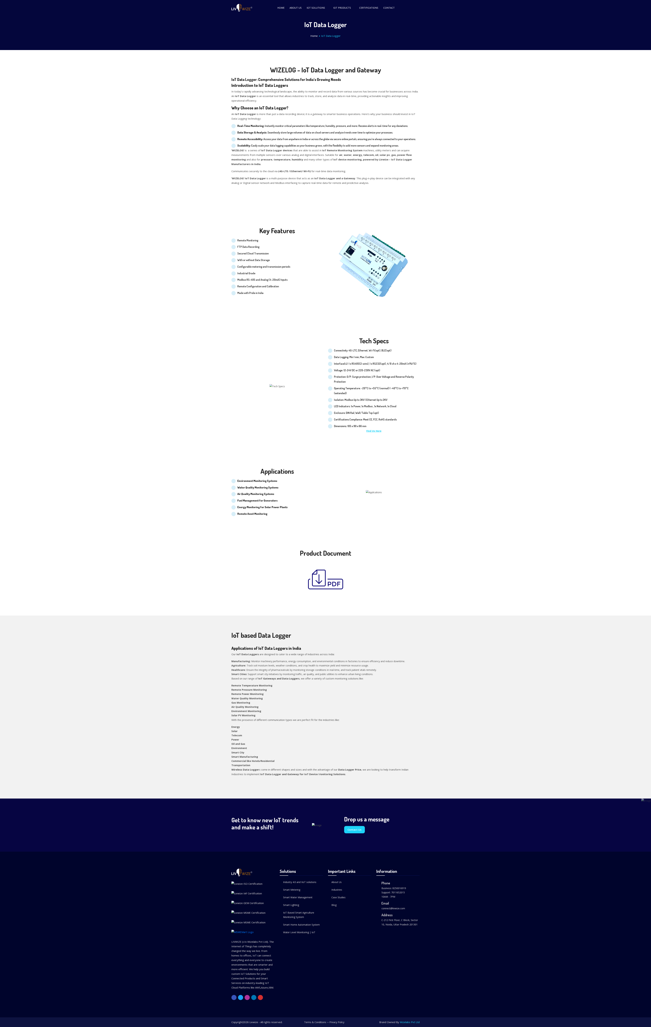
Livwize (253, 1022)
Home (280, 7)
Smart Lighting (291, 905)
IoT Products (342, 7)
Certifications (368, 7)
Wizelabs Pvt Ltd (410, 1022)
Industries (336, 889)
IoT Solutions (316, 7)
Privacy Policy (336, 1022)
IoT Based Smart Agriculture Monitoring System (298, 914)
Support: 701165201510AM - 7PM (393, 894)
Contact (389, 7)
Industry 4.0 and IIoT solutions (299, 882)
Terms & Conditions (315, 1022)
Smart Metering (291, 889)
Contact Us (354, 829)
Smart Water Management (297, 897)
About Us (296, 7)
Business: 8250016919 (393, 888)
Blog (334, 905)
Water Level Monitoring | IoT (299, 932)
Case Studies (338, 897)
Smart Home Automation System (301, 924)
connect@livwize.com (393, 908)
